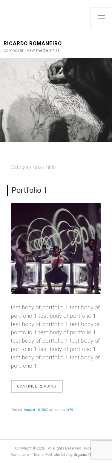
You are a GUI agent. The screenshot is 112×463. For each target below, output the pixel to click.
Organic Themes (87, 454)
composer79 (63, 410)
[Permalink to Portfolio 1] (56, 248)
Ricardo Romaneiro (33, 43)
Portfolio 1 (29, 190)
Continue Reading (40, 388)
